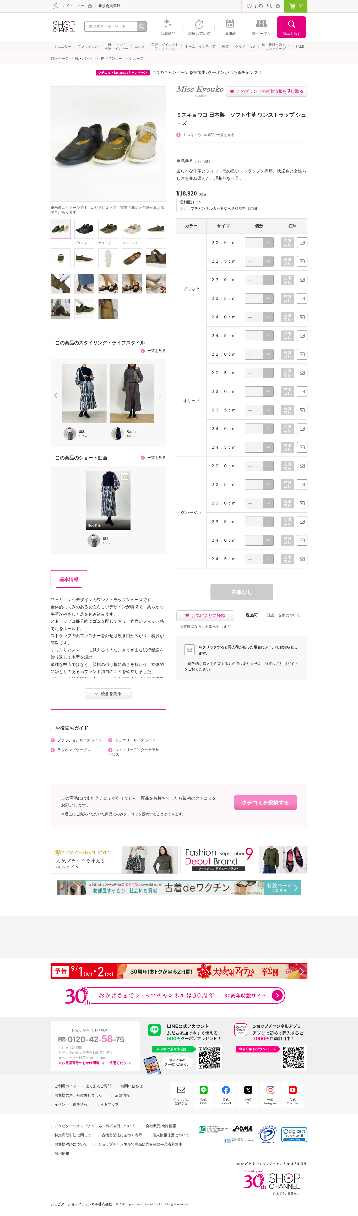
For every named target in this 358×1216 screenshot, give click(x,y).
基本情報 (68, 579)
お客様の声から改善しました (78, 1095)
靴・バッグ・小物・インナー (99, 59)
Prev (56, 396)
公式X (248, 1101)
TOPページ (60, 59)
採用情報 (62, 1153)
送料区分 (187, 202)
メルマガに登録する (181, 1101)
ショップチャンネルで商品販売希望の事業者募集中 (140, 1144)
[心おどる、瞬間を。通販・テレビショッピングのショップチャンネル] (64, 26)
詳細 (253, 208)
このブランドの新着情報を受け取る (269, 91)
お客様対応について (71, 1144)
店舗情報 (122, 1095)
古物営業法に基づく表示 (122, 1135)
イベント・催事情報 (71, 1104)
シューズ (136, 59)
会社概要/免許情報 (161, 1126)
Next (161, 396)
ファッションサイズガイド (79, 740)
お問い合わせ (132, 1086)
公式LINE (203, 1101)
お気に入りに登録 (208, 615)
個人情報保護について (171, 1135)
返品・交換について (283, 615)
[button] (294, 1134)
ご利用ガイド (287, 664)
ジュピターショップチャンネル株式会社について (95, 1126)
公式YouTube (292, 1101)
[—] (259, 242)
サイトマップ (108, 1104)
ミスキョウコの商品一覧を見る (209, 135)
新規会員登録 (109, 6)
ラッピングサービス (73, 750)
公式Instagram (270, 1101)
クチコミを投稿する (265, 802)
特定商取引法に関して (73, 1135)
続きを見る (111, 693)
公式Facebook (226, 1101)
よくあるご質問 (98, 1086)
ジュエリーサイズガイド (135, 740)
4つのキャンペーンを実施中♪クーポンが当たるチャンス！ (207, 72)
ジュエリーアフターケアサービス (133, 752)
